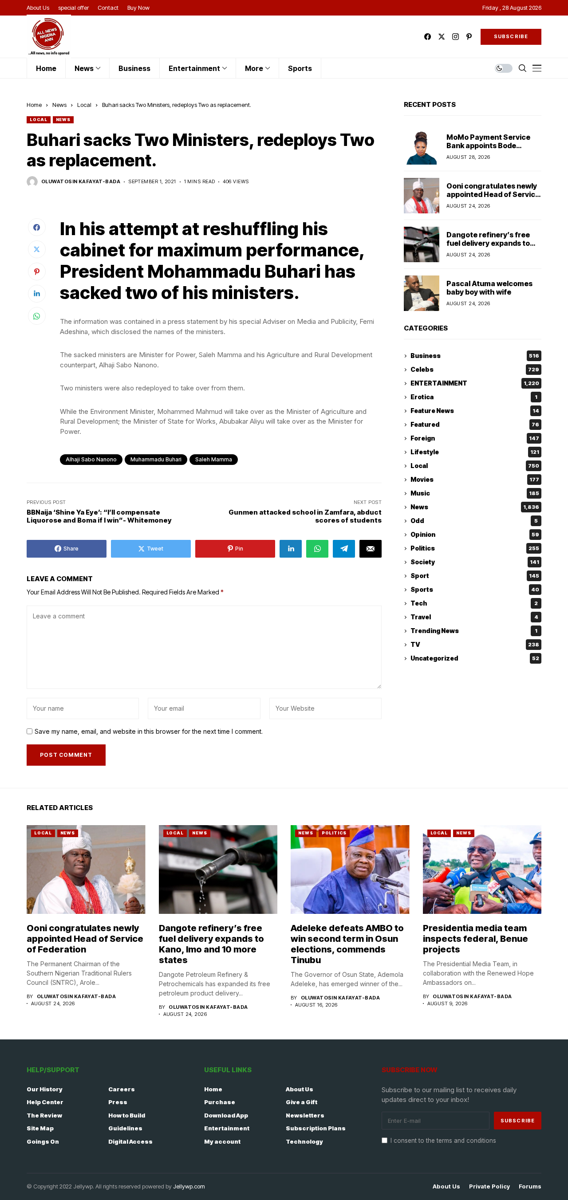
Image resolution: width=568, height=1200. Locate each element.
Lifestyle (474, 452)
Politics (474, 548)
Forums (530, 1186)
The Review (44, 1115)
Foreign (474, 438)
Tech (474, 603)
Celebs (474, 370)
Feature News (474, 411)
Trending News (473, 631)
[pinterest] (469, 36)
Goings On (43, 1141)
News (59, 104)
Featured (474, 425)
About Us (299, 1089)
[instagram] (455, 36)
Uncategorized (474, 658)
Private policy (489, 1186)
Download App (226, 1115)
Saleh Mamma (213, 459)
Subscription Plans (316, 1128)
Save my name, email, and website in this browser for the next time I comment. (149, 731)
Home (34, 104)
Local (84, 104)
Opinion (474, 535)
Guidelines (125, 1128)
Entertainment (226, 1128)
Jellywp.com (189, 1186)
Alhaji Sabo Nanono (91, 459)
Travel (474, 617)
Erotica (473, 397)
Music (474, 493)
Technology (304, 1141)
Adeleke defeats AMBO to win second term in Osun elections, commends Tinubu (347, 944)
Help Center (45, 1102)
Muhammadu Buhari (155, 459)
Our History (45, 1089)
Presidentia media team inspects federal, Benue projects (475, 939)
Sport (474, 576)
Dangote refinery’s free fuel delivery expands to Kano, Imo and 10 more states (488, 247)
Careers (121, 1089)
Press (117, 1102)
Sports (474, 590)
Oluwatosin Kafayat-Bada (80, 182)
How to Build (126, 1115)
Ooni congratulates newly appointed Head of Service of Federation (493, 194)
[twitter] (441, 36)
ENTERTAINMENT (474, 383)
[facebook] (427, 36)
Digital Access (130, 1141)
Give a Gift (301, 1102)
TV (474, 645)
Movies (474, 480)
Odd (474, 521)
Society (474, 562)
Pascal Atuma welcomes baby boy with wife (489, 287)
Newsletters (305, 1115)
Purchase (219, 1102)
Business (474, 356)
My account (222, 1141)
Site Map (40, 1128)
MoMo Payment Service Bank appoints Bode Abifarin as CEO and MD (488, 145)
